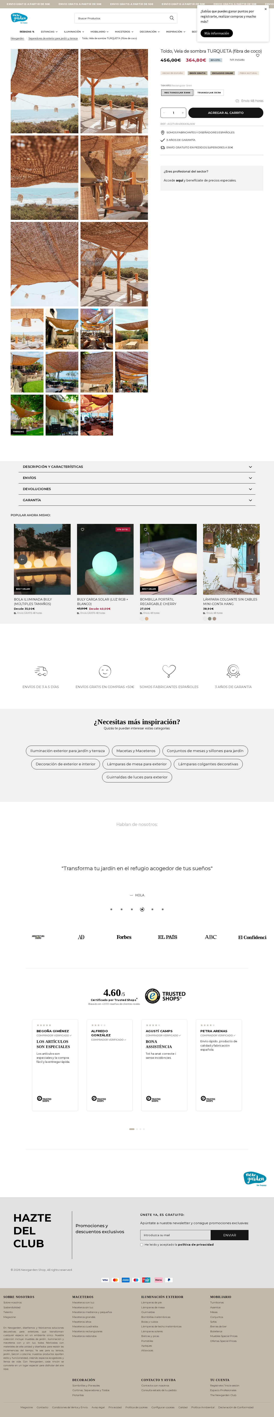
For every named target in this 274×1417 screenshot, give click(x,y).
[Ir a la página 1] (131, 1129)
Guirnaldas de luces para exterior (137, 777)
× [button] (266, 9)
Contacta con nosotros (155, 1385)
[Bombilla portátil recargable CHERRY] (168, 559)
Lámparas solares (152, 1331)
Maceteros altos (81, 1321)
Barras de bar (218, 1326)
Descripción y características (53, 467)
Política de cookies (136, 1407)
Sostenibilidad (11, 1307)
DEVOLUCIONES (37, 489)
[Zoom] (69, 58)
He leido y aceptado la (179, 1244)
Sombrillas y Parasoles (86, 1385)
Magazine (9, 1317)
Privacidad (115, 1407)
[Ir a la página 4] (144, 1129)
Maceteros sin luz (82, 1307)
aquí (179, 180)
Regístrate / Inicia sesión (224, 1385)
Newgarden (17, 38)
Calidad (183, 1407)
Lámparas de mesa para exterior (137, 764)
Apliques (146, 1345)
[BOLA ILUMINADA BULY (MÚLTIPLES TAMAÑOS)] (42, 559)
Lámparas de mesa (153, 1307)
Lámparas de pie (151, 1302)
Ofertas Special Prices (223, 1341)
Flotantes (78, 1395)
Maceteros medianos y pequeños (92, 1312)
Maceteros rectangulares (87, 1331)
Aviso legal (98, 1407)
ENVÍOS (29, 478)
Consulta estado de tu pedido (159, 1390)
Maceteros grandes (83, 1317)
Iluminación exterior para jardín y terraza (67, 751)
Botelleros (216, 1331)
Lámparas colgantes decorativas (208, 764)
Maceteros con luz (83, 1302)
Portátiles (147, 1341)
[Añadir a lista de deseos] (257, 55)
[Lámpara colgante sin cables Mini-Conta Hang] (231, 559)
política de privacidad (196, 1244)
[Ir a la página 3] (140, 1129)
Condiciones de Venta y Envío (70, 1407)
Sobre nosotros (12, 1302)
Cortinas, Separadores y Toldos (90, 1390)
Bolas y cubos (149, 1321)
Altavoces (147, 1350)
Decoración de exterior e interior (65, 764)
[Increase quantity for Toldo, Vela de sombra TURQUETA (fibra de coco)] (183, 113)
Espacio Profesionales (223, 1390)
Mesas (213, 1312)
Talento (8, 1312)
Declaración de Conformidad (235, 1407)
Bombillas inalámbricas (155, 1317)
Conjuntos (216, 1317)
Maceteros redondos (84, 1336)
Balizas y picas (150, 1336)
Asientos (215, 1307)
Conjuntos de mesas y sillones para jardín (205, 751)
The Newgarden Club (223, 1395)
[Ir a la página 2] (137, 1129)
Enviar (229, 1235)
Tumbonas (217, 1302)
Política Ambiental (202, 1407)
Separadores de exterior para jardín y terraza (53, 38)
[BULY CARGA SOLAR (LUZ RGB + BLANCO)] (105, 559)
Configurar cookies (162, 1407)
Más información (216, 33)
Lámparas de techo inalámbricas (161, 1326)
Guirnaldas (148, 1312)
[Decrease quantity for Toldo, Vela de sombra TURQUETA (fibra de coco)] (164, 113)
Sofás (213, 1321)
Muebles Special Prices (223, 1336)
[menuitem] (27, 32)
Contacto (42, 1407)
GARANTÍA (32, 500)
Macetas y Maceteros (135, 751)
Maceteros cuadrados (85, 1326)
